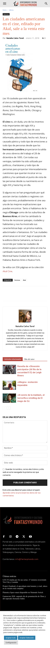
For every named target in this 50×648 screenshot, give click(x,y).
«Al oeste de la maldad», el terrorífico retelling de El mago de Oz (31, 398)
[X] (11, 295)
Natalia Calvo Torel (15, 38)
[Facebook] (5, 295)
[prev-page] (4, 408)
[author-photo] (25, 322)
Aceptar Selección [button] (27, 638)
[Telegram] (30, 295)
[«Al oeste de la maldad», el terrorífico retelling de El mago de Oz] (9, 398)
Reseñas (6, 373)
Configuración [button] (11, 643)
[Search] (46, 3)
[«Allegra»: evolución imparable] (9, 385)
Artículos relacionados (12, 359)
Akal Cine (7, 271)
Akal (24, 280)
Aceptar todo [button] (11, 638)
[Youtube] (30, 536)
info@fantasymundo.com (26, 559)
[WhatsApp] (23, 295)
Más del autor (29, 359)
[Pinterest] (17, 295)
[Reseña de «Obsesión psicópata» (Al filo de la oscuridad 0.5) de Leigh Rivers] (9, 369)
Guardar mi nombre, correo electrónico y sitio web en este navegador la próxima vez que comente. (23, 472)
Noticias (6, 14)
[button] (4, 3)
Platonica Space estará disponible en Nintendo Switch (23, 592)
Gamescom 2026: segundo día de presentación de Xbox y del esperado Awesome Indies (24, 597)
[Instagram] (10, 536)
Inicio (5, 10)
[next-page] (8, 408)
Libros (11, 10)
